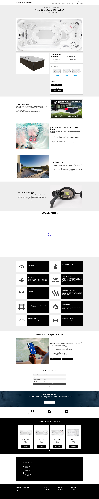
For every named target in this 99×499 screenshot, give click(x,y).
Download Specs (49, 386)
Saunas (63, 3)
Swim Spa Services (61, 491)
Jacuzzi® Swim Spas (48, 7)
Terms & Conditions (48, 491)
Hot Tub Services (61, 489)
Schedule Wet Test (49, 402)
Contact (81, 3)
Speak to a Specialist (57, 90)
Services (68, 3)
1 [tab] (49, 450)
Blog (77, 3)
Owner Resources (74, 493)
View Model (25, 446)
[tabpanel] (26, 437)
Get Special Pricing (56, 84)
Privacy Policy (47, 489)
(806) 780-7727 (80, 1)
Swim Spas (57, 3)
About (73, 3)
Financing (46, 493)
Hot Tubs (52, 3)
